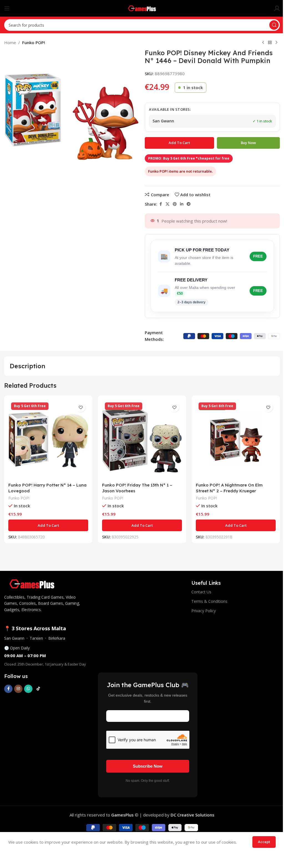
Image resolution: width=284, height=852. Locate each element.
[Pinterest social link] (174, 204)
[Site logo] (142, 8)
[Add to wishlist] (80, 407)
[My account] (277, 8)
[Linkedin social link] (181, 204)
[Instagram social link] (18, 689)
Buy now (248, 142)
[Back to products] (270, 42)
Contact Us (201, 591)
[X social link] (167, 204)
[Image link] (32, 583)
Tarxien (36, 638)
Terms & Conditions (209, 601)
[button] (48, 525)
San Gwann (14, 638)
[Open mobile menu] (6, 8)
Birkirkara (56, 638)
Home (10, 42)
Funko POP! (33, 42)
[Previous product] (263, 42)
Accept (264, 841)
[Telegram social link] (188, 204)
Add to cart (179, 142)
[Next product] (276, 42)
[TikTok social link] (38, 689)
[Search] (274, 25)
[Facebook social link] (160, 204)
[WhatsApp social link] (28, 689)
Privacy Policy (203, 610)
